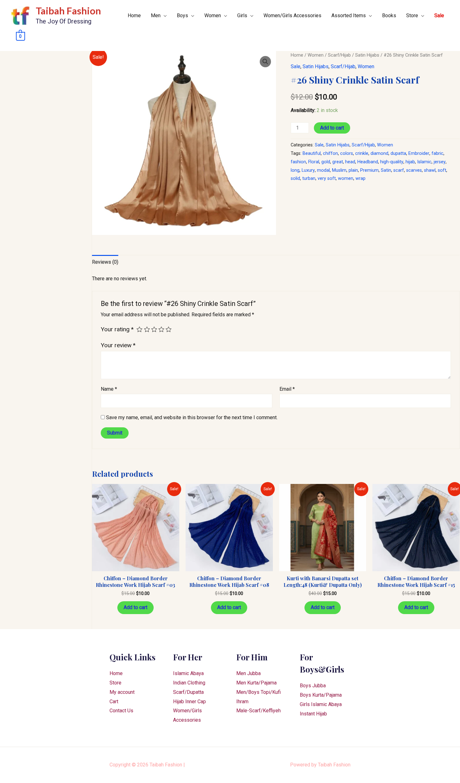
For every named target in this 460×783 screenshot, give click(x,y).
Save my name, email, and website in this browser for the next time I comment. (192, 417)
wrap (360, 178)
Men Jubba (248, 673)
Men (156, 15)
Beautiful (312, 153)
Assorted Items (348, 15)
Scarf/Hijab (339, 55)
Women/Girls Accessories (292, 15)
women (345, 178)
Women (212, 15)
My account (122, 692)
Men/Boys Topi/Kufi (258, 692)
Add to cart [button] (135, 607)
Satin (386, 170)
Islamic (424, 162)
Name (109, 389)
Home (134, 15)
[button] (265, 61)
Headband (367, 162)
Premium (369, 170)
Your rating (117, 329)
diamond (379, 153)
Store (412, 15)
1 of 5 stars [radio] (139, 329)
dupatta (398, 153)
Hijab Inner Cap (189, 701)
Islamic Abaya (188, 673)
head (350, 162)
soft (442, 170)
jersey (440, 162)
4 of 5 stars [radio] (161, 329)
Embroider (418, 153)
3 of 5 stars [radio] (154, 329)
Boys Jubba (313, 686)
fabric (437, 153)
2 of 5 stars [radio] (147, 329)
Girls (242, 15)
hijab (410, 162)
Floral (313, 162)
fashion (298, 162)
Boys (182, 15)
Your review (118, 345)
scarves (414, 170)
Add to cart (332, 128)
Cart (114, 701)
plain (353, 170)
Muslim (339, 170)
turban (308, 178)
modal (323, 170)
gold (325, 162)
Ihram (242, 701)
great (337, 162)
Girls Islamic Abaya (321, 704)
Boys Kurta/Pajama (321, 695)
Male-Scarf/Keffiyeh (258, 711)
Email (287, 389)
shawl (430, 170)
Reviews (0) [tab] (105, 262)
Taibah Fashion (68, 11)
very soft (327, 178)
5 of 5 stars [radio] (168, 329)
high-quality (391, 162)
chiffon (330, 153)
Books (389, 15)
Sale (439, 15)
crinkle (361, 153)
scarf (398, 170)
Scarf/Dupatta (188, 692)
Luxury (308, 170)
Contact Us (121, 711)
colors (346, 153)
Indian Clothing (189, 683)
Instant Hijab (313, 714)
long (295, 170)
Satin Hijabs (367, 55)
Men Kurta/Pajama (256, 683)
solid (295, 178)
